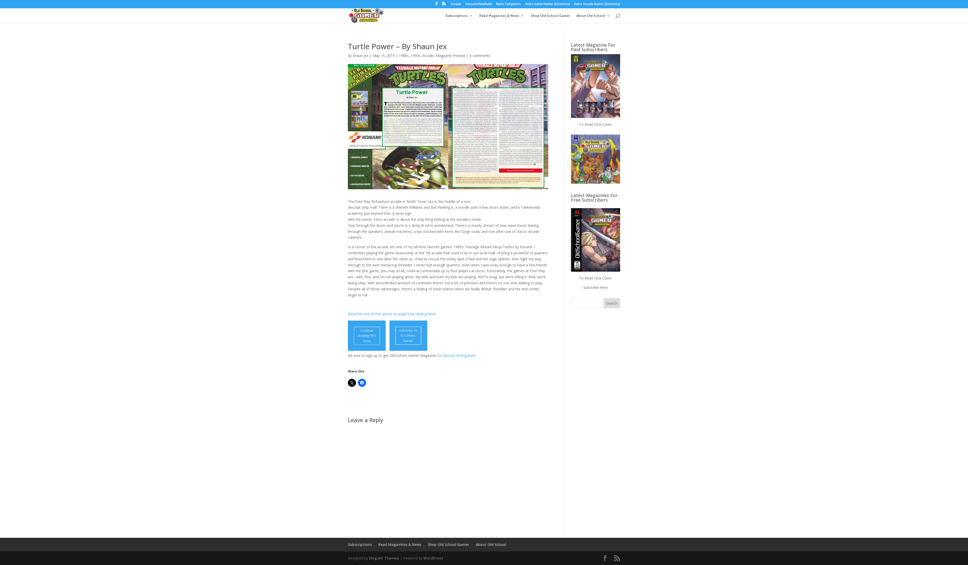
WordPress (433, 558)
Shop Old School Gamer (550, 16)
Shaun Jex (361, 55)
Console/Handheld (478, 4)
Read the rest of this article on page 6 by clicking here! (392, 313)
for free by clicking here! (456, 355)
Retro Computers (508, 4)
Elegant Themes (384, 558)
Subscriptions (456, 16)
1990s (415, 55)
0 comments (480, 55)
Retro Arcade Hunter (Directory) (597, 4)
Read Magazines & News (499, 16)
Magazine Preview (451, 55)
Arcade (456, 4)
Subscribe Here (595, 287)
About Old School (590, 16)
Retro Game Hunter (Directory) (547, 4)
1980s (404, 55)
